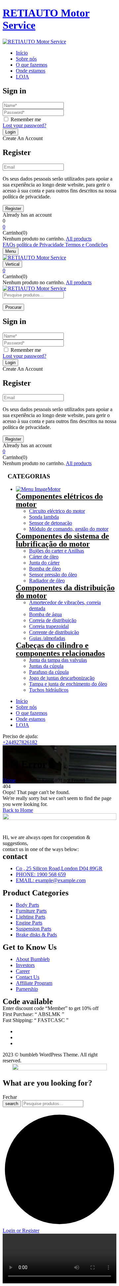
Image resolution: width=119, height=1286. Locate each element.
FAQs (9, 244)
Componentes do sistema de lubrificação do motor (62, 540)
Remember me (26, 119)
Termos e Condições (86, 244)
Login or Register (21, 1230)
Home (9, 780)
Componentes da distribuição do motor (65, 591)
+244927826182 (20, 742)
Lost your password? (24, 125)
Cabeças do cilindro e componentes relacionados (60, 649)
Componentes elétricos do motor (59, 500)
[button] (59, 227)
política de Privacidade (41, 244)
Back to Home (18, 810)
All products (79, 238)
